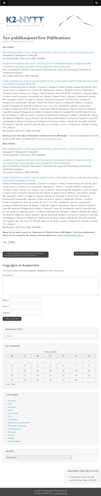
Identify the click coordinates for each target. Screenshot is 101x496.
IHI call (11, 435)
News (10, 410)
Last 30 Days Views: (78, 477)
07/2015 (12, 242)
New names (13, 413)
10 (25, 370)
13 (63, 370)
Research (12, 401)
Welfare (11, 438)
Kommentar (8, 275)
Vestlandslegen (14, 441)
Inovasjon (12, 407)
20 (63, 375)
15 (89, 370)
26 (50, 380)
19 (50, 375)
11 (38, 370)
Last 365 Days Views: (79, 480)
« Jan (7, 384)
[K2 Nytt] (50, 17)
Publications (8, 34)
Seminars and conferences (19, 423)
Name (6, 300)
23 (12, 380)
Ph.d (10, 416)
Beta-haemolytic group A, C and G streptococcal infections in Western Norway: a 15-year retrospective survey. (48, 52)
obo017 (7, 41)
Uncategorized (14, 429)
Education (12, 432)
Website (6, 313)
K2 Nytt (49, 491)
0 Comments (29, 41)
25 (38, 380)
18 (38, 375)
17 (25, 375)
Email (5, 306)
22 (89, 375)
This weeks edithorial (17, 426)
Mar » (14, 384)
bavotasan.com (61, 493)
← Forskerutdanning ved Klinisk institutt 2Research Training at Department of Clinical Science (24, 255)
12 (50, 370)
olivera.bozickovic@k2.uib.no (50, 139)
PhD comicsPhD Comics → (86, 254)
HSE (10, 404)
